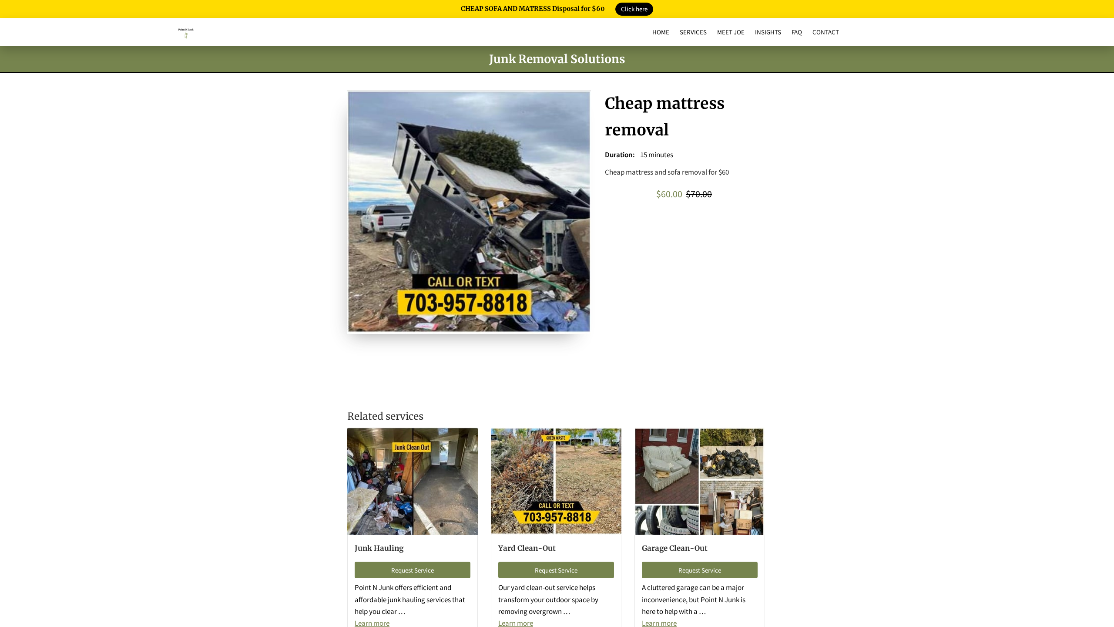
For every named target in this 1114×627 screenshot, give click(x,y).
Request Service (412, 570)
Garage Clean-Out (675, 548)
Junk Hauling (379, 548)
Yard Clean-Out (527, 548)
